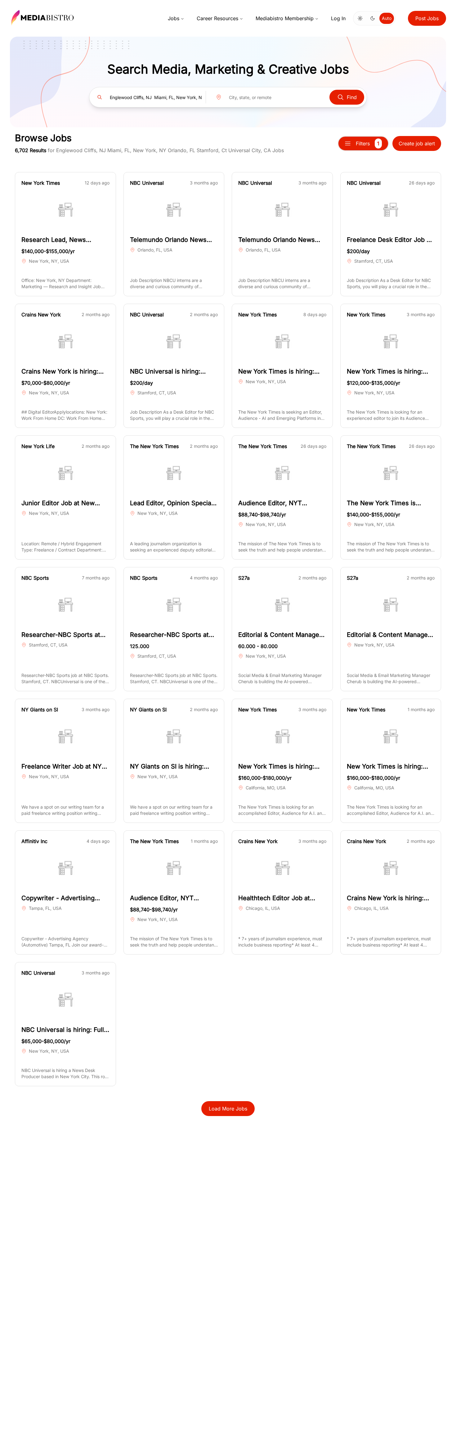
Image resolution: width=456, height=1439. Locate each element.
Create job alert (417, 143)
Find (352, 97)
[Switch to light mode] (360, 18)
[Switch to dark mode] (372, 18)
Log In (338, 18)
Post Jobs (427, 18)
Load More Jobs (228, 1108)
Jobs (173, 18)
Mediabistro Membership (285, 18)
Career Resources (217, 18)
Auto (386, 18)
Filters (367, 143)
